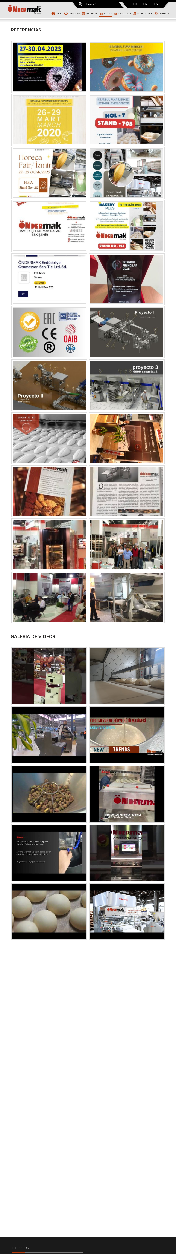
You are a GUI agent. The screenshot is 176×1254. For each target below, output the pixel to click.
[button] (72, 10)
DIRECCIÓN (20, 1248)
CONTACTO (164, 14)
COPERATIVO (74, 14)
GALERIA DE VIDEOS (33, 637)
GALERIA (108, 14)
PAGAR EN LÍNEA (144, 14)
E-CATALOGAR (124, 14)
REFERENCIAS (26, 30)
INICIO (59, 14)
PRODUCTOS (91, 14)
